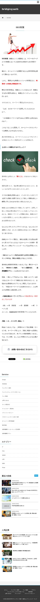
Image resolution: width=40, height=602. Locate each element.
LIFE (3, 459)
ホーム (5, 590)
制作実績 (4, 425)
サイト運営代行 (6, 404)
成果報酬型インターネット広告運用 (11, 429)
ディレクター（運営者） (8, 408)
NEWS (3, 455)
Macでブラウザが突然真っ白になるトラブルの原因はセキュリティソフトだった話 (25, 535)
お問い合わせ (5, 400)
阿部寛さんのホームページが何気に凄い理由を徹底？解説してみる (24, 514)
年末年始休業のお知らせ (18, 505)
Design (4, 379)
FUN (3, 451)
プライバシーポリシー (7, 412)
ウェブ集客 (5, 396)
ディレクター (18, 593)
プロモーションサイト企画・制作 (10, 417)
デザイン (34, 590)
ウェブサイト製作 (6, 388)
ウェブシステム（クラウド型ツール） (11, 392)
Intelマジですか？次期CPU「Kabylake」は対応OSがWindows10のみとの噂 (25, 559)
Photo (3, 467)
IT (2, 447)
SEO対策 (4, 384)
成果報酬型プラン (6, 433)
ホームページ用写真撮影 (8, 421)
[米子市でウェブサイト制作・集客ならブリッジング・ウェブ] (10, 10)
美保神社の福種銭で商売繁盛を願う (22, 550)
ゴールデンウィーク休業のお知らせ (21, 498)
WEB (3, 463)
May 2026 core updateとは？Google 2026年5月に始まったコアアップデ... (25, 491)
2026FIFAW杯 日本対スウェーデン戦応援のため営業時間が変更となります (25, 483)
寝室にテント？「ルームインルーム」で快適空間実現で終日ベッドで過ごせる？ (25, 543)
